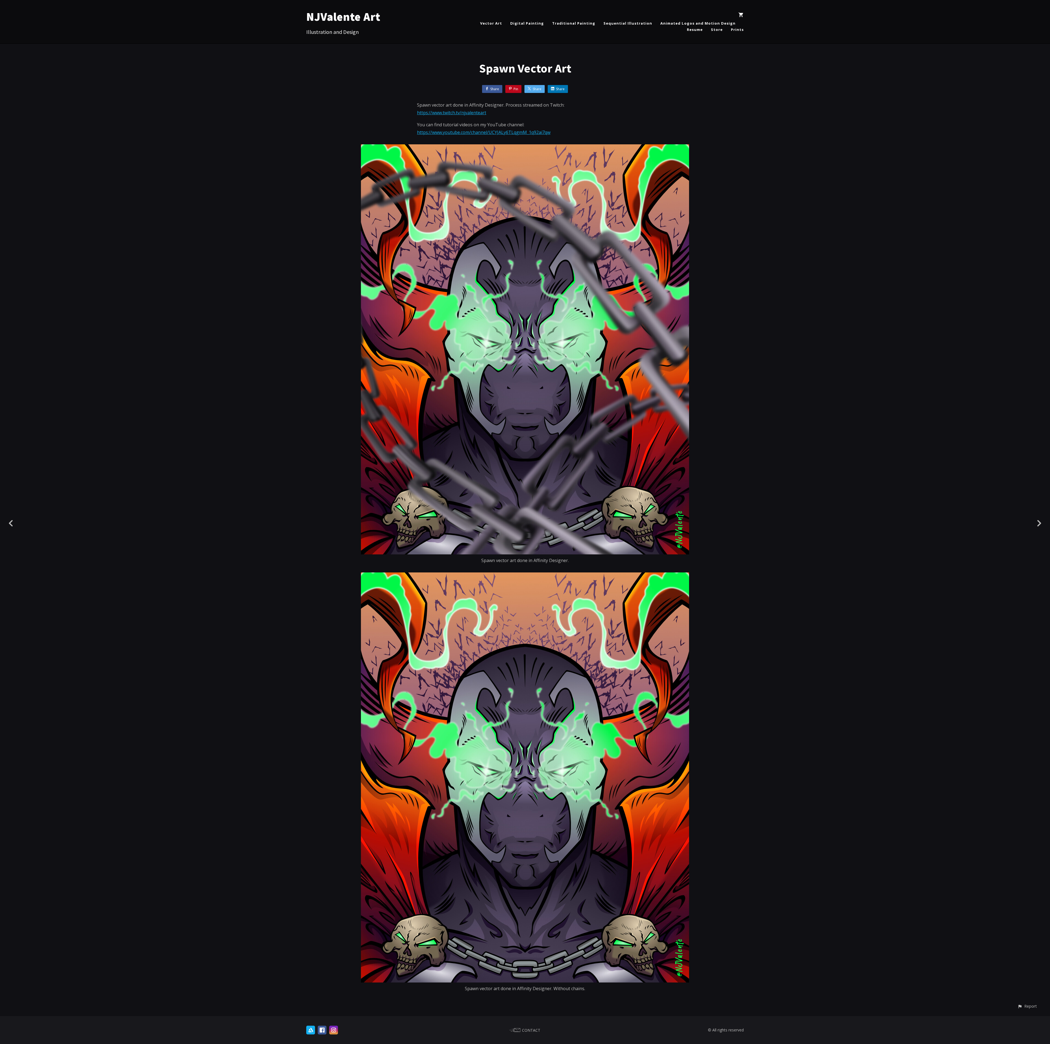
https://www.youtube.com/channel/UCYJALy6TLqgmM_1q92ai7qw (483, 132)
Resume (695, 29)
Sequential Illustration (627, 23)
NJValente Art (343, 17)
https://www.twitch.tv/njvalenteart (451, 113)
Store (717, 29)
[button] (1027, 1006)
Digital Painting (527, 23)
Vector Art (491, 23)
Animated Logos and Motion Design (698, 23)
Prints (737, 29)
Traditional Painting (573, 23)
